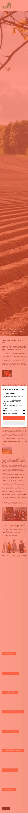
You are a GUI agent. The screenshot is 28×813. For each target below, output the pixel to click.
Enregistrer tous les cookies (14, 418)
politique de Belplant (16, 400)
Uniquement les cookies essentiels (14, 423)
